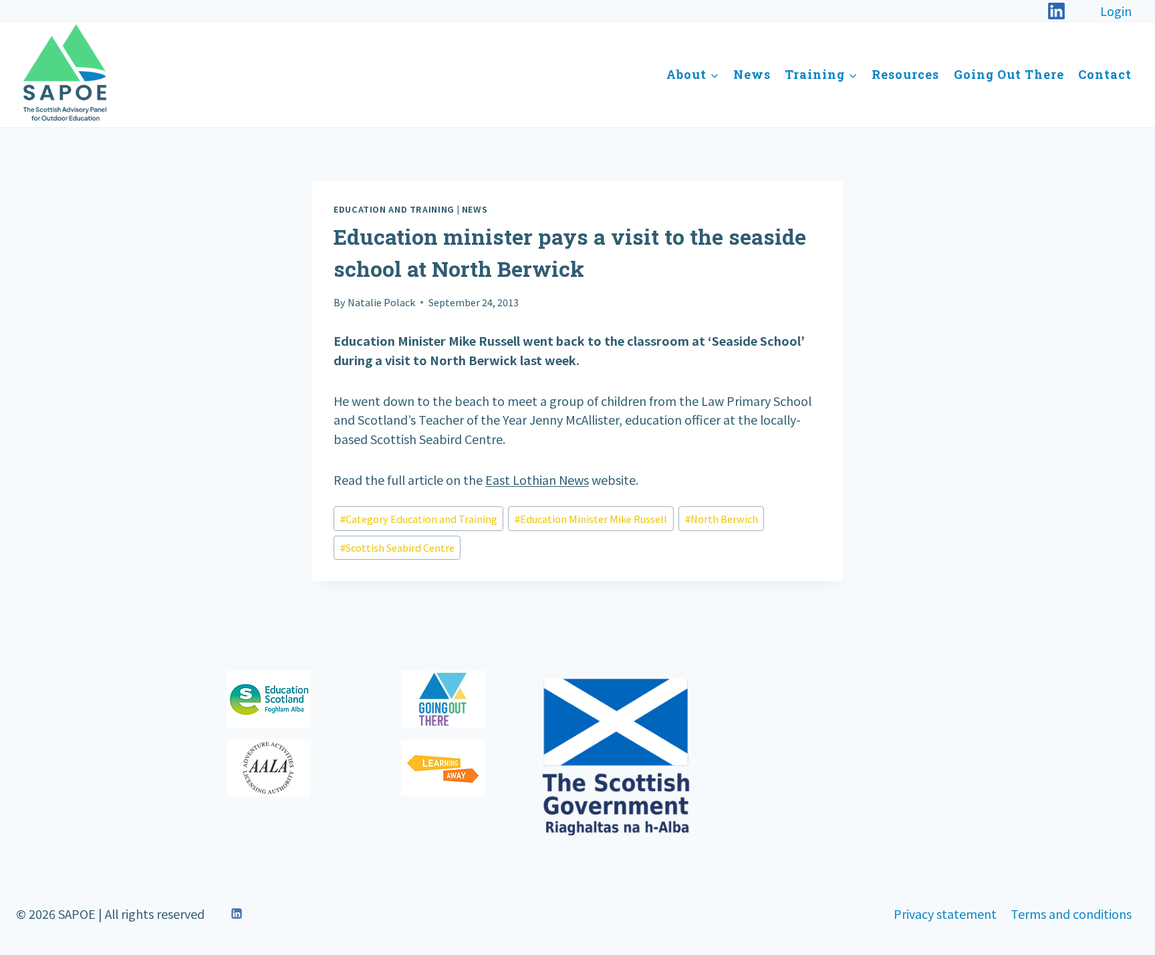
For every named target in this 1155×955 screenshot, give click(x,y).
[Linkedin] (237, 913)
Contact (1105, 74)
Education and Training (394, 209)
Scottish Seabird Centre (397, 547)
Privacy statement (945, 913)
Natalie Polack (381, 302)
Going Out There (1009, 74)
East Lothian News (537, 479)
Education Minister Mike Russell (591, 519)
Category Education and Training (418, 519)
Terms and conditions (1071, 913)
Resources (905, 74)
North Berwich (721, 519)
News (752, 74)
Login (1116, 10)
